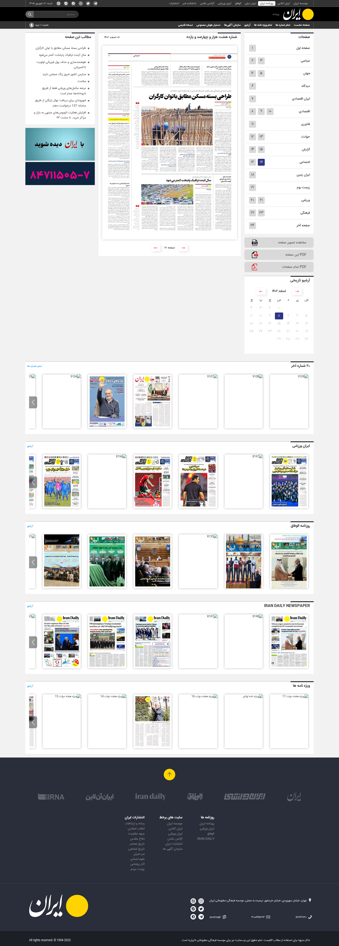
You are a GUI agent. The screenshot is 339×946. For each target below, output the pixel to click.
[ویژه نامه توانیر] (253, 696)
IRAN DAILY (205, 838)
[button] (33, 402)
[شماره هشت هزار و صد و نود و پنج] (153, 507)
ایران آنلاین (283, 3)
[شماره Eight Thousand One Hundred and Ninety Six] (153, 667)
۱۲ (252, 137)
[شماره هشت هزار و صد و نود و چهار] (121, 456)
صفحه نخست (302, 25)
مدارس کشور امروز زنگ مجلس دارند (64, 74)
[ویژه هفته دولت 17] (295, 696)
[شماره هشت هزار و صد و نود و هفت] (258, 456)
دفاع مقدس (137, 838)
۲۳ (261, 213)
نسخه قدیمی (185, 25)
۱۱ (252, 124)
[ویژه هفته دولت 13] (68, 696)
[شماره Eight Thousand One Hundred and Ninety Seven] (212, 616)
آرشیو (247, 25)
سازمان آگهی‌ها (232, 25)
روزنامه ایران (267, 3)
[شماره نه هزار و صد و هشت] (258, 376)
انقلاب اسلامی (136, 828)
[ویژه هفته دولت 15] (153, 747)
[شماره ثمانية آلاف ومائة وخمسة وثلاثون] (212, 536)
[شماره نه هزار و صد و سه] (30, 376)
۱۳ (261, 137)
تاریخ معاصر (137, 843)
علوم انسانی (137, 859)
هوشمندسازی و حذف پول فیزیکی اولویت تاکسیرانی (61, 65)
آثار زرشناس (138, 864)
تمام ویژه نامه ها (263, 25)
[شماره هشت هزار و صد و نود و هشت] (289, 507)
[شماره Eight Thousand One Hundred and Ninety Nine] (289, 667)
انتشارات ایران (173, 843)
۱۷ (261, 162)
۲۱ (261, 200)
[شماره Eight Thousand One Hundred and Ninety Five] (107, 667)
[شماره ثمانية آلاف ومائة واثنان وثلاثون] (62, 587)
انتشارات (174, 3)
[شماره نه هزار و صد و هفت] (212, 376)
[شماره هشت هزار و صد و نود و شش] (198, 507)
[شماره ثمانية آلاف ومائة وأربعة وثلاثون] (153, 587)
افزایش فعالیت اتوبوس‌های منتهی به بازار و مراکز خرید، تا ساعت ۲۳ (60, 115)
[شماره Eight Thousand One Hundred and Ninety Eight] (258, 616)
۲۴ (252, 225)
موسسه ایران (301, 3)
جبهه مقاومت (136, 833)
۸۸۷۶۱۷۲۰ (301, 917)
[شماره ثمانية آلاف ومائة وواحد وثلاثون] (30, 536)
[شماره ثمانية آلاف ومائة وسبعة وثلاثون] (289, 587)
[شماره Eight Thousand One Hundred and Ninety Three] (30, 616)
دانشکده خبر (189, 3)
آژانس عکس (207, 3)
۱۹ (252, 187)
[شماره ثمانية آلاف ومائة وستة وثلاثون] (244, 587)
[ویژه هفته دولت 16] (204, 696)
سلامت (81, 81)
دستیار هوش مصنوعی (208, 25)
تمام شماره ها (283, 25)
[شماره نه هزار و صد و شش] (153, 427)
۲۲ (252, 213)
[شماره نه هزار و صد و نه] (303, 376)
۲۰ (252, 200)
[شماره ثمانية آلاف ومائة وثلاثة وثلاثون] (107, 587)
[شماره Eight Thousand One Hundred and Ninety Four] (62, 667)
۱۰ (270, 111)
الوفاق (238, 3)
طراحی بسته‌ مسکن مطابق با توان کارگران (61, 48)
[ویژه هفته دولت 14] (113, 696)
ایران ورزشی (224, 3)
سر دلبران (139, 854)
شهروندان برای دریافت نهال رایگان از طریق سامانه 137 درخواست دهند (60, 103)
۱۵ (261, 149)
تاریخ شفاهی (136, 849)
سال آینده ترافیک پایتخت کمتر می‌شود (62, 55)
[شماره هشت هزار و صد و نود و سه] (62, 507)
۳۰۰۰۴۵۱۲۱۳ (258, 917)
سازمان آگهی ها (172, 849)
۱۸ (252, 175)
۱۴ (252, 149)
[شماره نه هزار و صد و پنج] (107, 427)
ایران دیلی (250, 3)
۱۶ (252, 162)
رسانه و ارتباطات (135, 823)
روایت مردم (138, 869)
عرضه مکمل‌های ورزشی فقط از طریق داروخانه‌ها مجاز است (64, 91)
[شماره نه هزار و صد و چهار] (76, 376)
